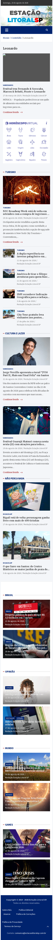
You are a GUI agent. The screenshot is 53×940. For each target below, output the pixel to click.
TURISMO (10, 172)
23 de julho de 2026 (13, 884)
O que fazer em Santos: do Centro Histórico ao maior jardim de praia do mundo (25, 569)
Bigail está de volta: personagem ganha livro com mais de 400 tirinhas (26, 519)
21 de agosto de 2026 (12, 379)
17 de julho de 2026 (25, 321)
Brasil (8, 611)
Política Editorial (26, 910)
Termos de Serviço (12, 926)
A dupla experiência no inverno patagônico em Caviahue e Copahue (30, 256)
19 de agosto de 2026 (12, 448)
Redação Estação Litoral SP (35, 95)
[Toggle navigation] (6, 30)
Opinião (9, 688)
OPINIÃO (10, 671)
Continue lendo (11, 112)
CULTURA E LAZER (15, 333)
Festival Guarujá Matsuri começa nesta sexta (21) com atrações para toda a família (25, 444)
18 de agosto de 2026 (12, 218)
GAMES (9, 824)
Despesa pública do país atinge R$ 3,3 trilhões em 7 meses (25, 616)
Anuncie (7, 914)
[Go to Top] (48, 927)
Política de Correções (25, 914)
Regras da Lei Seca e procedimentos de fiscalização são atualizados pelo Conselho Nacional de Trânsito (26, 648)
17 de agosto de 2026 (12, 524)
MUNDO (9, 748)
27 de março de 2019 (12, 95)
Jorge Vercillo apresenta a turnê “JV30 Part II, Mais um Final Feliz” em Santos (26, 374)
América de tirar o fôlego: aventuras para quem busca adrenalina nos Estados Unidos (33, 278)
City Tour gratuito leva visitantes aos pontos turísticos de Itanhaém (30, 317)
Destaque (10, 718)
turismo (7, 208)
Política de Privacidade (12, 922)
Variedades (8, 85)
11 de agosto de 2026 (26, 260)
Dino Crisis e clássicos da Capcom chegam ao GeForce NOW (25, 879)
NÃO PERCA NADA (14, 478)
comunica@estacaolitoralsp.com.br (30, 933)
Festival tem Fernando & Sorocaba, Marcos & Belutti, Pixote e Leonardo (24, 90)
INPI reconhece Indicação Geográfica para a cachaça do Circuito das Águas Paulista (32, 298)
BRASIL (9, 595)
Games (8, 841)
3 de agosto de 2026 (26, 301)
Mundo (9, 764)
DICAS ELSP (7, 514)
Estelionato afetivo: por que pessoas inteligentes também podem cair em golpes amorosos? (26, 694)
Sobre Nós (7, 910)
